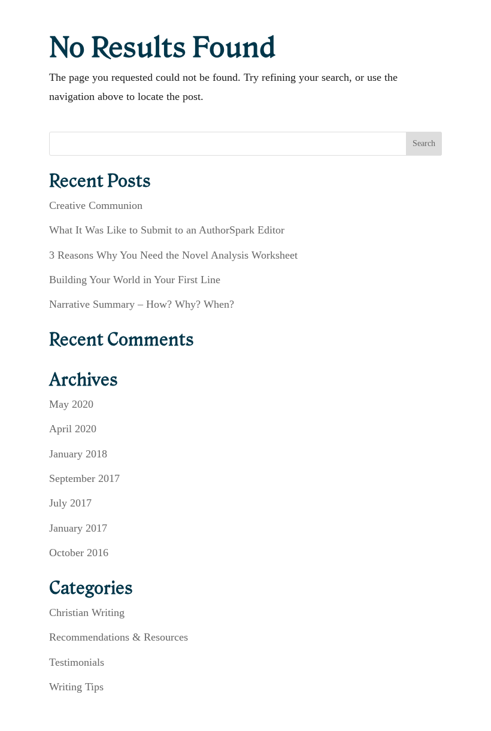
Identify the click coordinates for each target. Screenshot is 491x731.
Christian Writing (87, 612)
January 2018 (78, 454)
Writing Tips (76, 687)
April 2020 (72, 429)
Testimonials (76, 662)
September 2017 (84, 478)
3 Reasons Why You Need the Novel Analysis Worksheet (173, 255)
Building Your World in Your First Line (134, 280)
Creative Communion (96, 205)
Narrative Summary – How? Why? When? (141, 304)
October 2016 (78, 553)
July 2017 (70, 503)
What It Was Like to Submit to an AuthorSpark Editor (166, 230)
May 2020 (71, 404)
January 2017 (78, 528)
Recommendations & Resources (118, 637)
